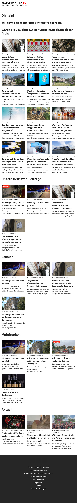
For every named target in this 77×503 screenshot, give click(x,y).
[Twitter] (38, 460)
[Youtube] (44, 460)
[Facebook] (32, 460)
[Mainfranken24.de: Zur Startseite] (14, 4)
